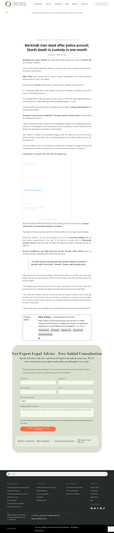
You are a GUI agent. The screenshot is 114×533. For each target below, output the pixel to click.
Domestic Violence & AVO (14, 506)
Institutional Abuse (42, 500)
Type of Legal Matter (27, 397)
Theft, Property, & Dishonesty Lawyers (17, 494)
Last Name (62, 378)
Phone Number (25, 388)
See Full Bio (80, 326)
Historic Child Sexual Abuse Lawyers (46, 487)
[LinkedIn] (39, 338)
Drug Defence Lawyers (13, 490)
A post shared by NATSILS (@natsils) (46, 219)
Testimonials (93, 494)
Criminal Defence (41, 40)
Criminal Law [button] (38, 4)
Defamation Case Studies (72, 494)
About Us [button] (75, 4)
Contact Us (84, 4)
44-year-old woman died (67, 240)
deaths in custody (72, 40)
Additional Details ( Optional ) (29, 406)
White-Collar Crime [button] (12, 497)
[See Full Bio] (86, 326)
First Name (24, 378)
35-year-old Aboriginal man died (52, 238)
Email (60, 388)
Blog (67, 4)
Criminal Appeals (11, 500)
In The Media (93, 490)
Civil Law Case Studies (43, 494)
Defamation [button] (58, 4)
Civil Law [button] (48, 4)
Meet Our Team (94, 487)
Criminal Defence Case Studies (15, 503)
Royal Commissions (56, 40)
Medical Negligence (42, 490)
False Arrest (40, 497)
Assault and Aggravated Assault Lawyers (18, 487)
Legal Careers (94, 497)
